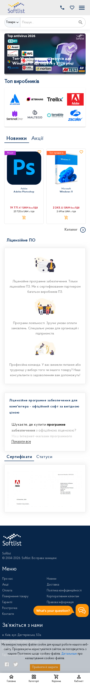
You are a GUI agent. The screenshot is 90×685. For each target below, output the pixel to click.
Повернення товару (15, 596)
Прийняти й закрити (45, 667)
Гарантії (7, 602)
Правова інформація (60, 602)
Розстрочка (9, 608)
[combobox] (48, 22)
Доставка (53, 584)
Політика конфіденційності (64, 590)
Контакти (8, 614)
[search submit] (80, 22)
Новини (51, 579)
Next (83, 54)
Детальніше (69, 653)
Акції (5, 584)
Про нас (7, 579)
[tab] (16, 138)
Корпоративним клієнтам (63, 596)
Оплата (7, 590)
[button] (71, 7)
